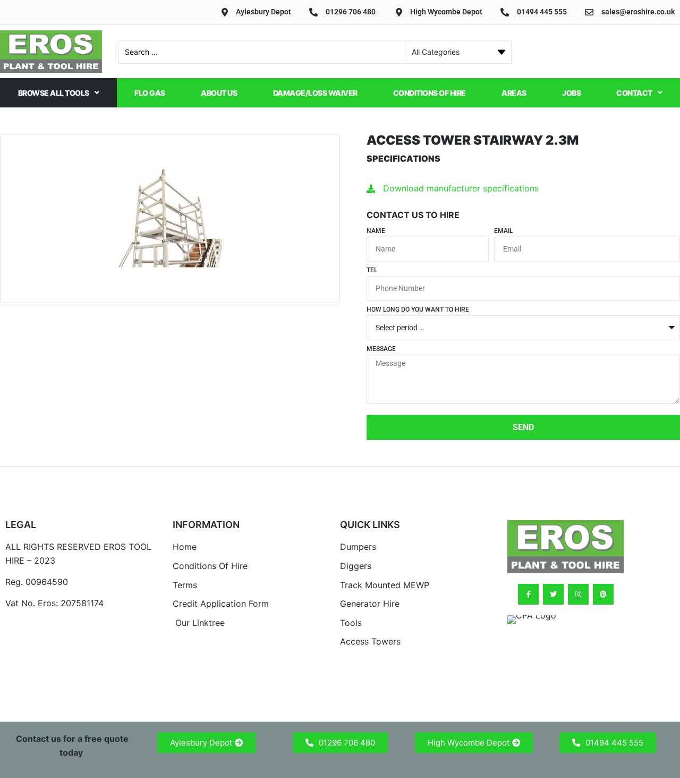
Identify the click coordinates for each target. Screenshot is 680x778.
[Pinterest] (603, 594)
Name (376, 231)
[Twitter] (553, 594)
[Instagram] (578, 594)
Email (503, 231)
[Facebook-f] (528, 594)
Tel (372, 270)
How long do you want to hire (418, 309)
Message (381, 349)
